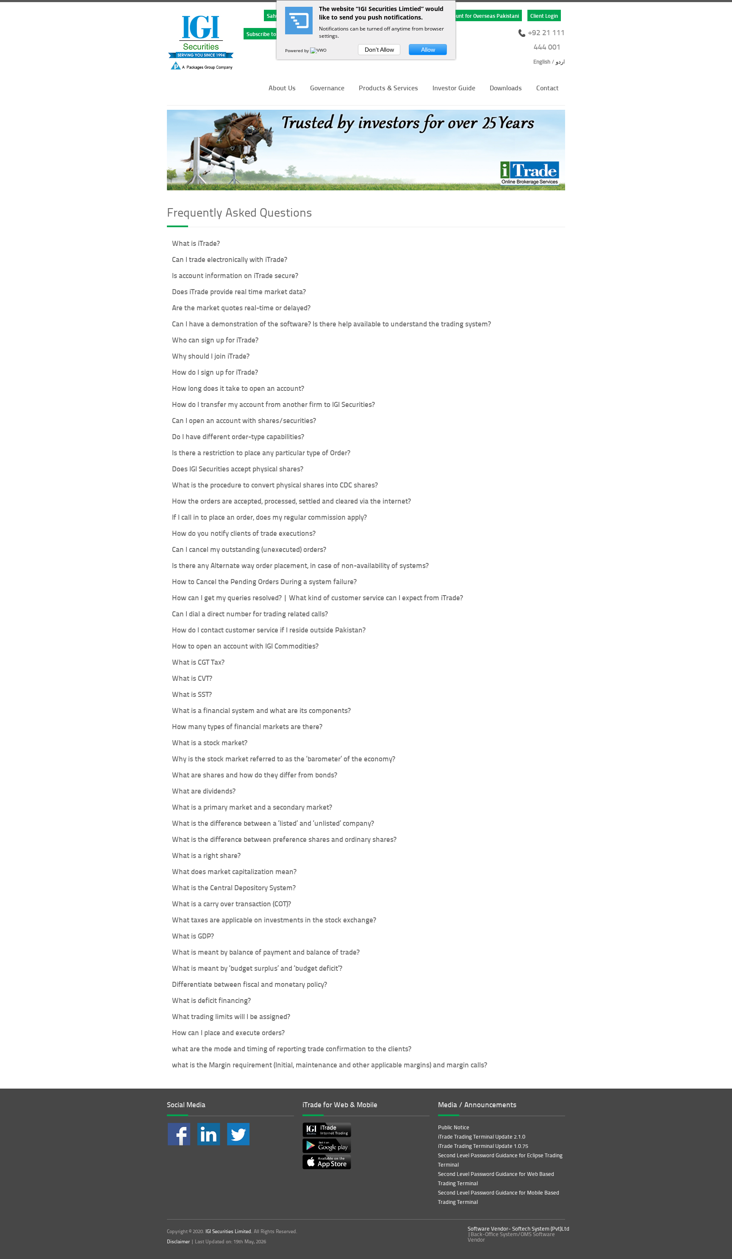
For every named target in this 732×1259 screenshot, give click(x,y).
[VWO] (319, 50)
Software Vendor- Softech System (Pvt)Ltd (518, 1228)
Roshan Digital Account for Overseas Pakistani (464, 15)
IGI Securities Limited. (228, 1231)
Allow (428, 49)
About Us (282, 87)
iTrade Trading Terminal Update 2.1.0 (481, 1136)
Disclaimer (178, 1241)
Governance (327, 87)
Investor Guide (454, 87)
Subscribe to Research (273, 34)
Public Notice (453, 1127)
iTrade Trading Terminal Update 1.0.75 (483, 1146)
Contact (547, 87)
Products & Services (388, 87)
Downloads (506, 87)
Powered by (297, 50)
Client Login (544, 15)
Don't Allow (379, 49)
